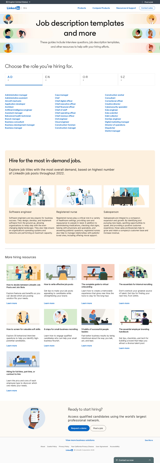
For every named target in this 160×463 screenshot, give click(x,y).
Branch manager (12, 119)
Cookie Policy (52, 446)
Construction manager (65, 128)
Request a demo (78, 428)
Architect (9, 107)
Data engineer (111, 110)
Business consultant (14, 122)
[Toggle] (150, 460)
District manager (112, 131)
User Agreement (102, 446)
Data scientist (111, 113)
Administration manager (16, 95)
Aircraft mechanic (13, 101)
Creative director (112, 104)
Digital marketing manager (117, 122)
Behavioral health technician (18, 116)
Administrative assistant (16, 98)
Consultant (110, 98)
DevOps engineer (113, 119)
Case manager (61, 95)
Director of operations (115, 125)
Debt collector (111, 116)
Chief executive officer (65, 104)
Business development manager (20, 125)
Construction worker (114, 95)
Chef (57, 98)
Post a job (149, 2)
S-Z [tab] (123, 77)
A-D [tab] (10, 77)
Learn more (11, 303)
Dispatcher (110, 128)
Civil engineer (61, 119)
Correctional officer (114, 101)
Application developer (15, 104)
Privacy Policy (64, 446)
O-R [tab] (85, 77)
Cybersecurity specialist (116, 107)
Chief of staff (61, 110)
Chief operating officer (65, 113)
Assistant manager (13, 113)
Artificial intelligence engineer (18, 110)
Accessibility (115, 446)
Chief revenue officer (64, 116)
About (43, 446)
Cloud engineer (62, 122)
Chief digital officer (63, 101)
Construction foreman (65, 125)
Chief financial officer (65, 107)
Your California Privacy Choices (82, 446)
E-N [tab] (47, 77)
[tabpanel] (80, 112)
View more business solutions (80, 440)
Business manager (13, 128)
